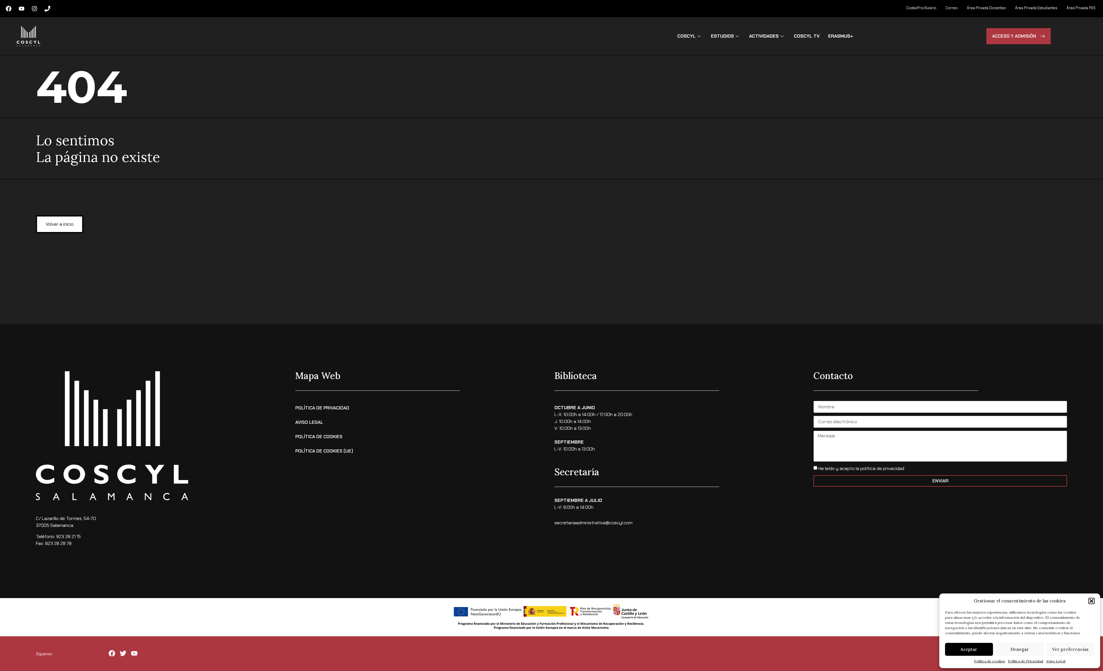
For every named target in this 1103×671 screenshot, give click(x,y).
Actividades (764, 36)
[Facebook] (8, 8)
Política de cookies (989, 661)
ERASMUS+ (840, 36)
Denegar (1020, 649)
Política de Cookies (318, 437)
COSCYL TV (806, 36)
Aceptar (969, 649)
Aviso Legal (1055, 661)
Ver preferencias (1070, 649)
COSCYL (686, 36)
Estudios (722, 36)
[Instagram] (34, 8)
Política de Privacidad (1025, 661)
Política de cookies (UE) (324, 451)
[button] (1091, 601)
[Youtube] (21, 8)
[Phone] (47, 8)
